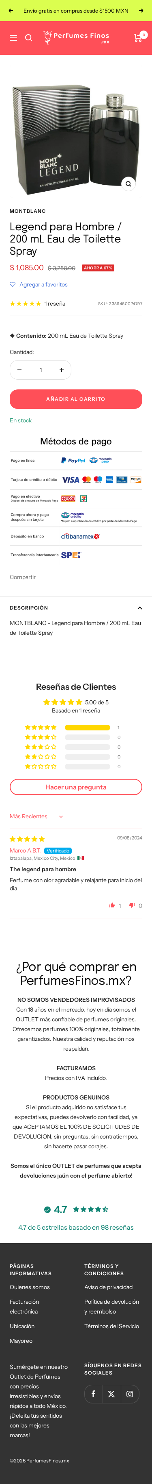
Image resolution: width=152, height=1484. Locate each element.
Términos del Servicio (111, 1326)
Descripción (29, 608)
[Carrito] (138, 38)
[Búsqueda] (28, 38)
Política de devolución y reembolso (111, 1306)
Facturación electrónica (24, 1306)
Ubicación (22, 1326)
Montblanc (28, 211)
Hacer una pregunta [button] (76, 787)
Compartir (23, 577)
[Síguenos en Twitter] (112, 1394)
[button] (39, 284)
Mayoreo (21, 1340)
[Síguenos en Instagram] (130, 1394)
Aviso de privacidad (108, 1287)
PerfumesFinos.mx (47, 1461)
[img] (27, 839)
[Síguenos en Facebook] (93, 1394)
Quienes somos (30, 1287)
